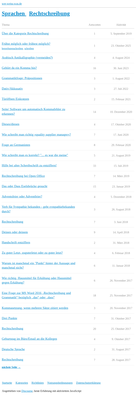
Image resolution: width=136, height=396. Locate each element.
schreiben (29, 48)
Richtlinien (38, 382)
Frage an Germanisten (16, 145)
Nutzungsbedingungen (60, 382)
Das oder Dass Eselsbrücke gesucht (24, 186)
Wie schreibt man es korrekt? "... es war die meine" (35, 155)
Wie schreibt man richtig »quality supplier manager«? (36, 134)
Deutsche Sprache (13, 349)
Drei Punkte (9, 318)
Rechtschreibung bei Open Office (23, 176)
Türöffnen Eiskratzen (15, 99)
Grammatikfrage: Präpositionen (22, 78)
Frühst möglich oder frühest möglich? (26, 43)
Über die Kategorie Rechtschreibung (25, 33)
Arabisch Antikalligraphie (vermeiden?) (27, 57)
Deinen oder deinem (15, 232)
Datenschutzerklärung (88, 382)
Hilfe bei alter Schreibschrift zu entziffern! (29, 165)
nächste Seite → (11, 367)
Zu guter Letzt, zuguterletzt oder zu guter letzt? (32, 252)
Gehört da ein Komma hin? (19, 68)
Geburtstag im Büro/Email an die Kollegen (29, 338)
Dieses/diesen (10, 124)
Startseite (7, 382)
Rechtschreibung (12, 221)
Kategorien (22, 382)
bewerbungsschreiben (12, 48)
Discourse (27, 390)
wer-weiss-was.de (12, 3)
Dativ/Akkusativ (12, 88)
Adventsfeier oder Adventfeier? (22, 196)
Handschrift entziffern (16, 242)
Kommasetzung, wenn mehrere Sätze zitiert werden (35, 308)
